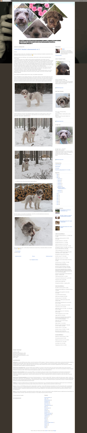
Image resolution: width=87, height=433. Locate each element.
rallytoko (45, 425)
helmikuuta (59, 190)
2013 (57, 201)
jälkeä (45, 406)
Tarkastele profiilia (58, 55)
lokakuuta (59, 180)
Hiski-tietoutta (57, 166)
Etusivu (33, 256)
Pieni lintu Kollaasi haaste (48, 422)
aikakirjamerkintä (47, 400)
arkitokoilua (46, 402)
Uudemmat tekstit (18, 256)
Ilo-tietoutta (57, 168)
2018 (57, 193)
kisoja (45, 409)
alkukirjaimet (46, 401)
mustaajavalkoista (47, 414)
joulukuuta (59, 178)
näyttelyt (45, 421)
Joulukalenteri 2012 (47, 405)
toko (45, 426)
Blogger (54, 430)
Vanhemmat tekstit (49, 256)
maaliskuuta (60, 186)
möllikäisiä (46, 415)
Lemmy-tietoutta (58, 164)
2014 (57, 199)
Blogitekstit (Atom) (35, 259)
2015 (57, 198)
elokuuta (59, 181)
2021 (57, 174)
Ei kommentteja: (18, 251)
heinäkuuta (59, 183)
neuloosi (45, 417)
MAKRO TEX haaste (48, 413)
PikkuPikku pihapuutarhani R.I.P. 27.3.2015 (62, 169)
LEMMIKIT (23, 7)
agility (45, 398)
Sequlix (63, 49)
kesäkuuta (59, 184)
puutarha (45, 423)
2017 (57, 195)
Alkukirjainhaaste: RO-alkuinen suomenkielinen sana (65, 210)
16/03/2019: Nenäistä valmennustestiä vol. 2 (27, 49)
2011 (57, 204)
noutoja (45, 419)
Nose (19, 252)
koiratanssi (46, 410)
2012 (57, 202)
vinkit (45, 427)
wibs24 (46, 430)
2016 (57, 196)
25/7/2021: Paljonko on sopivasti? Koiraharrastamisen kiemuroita (66, 216)
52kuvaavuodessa (47, 397)
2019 (57, 177)
